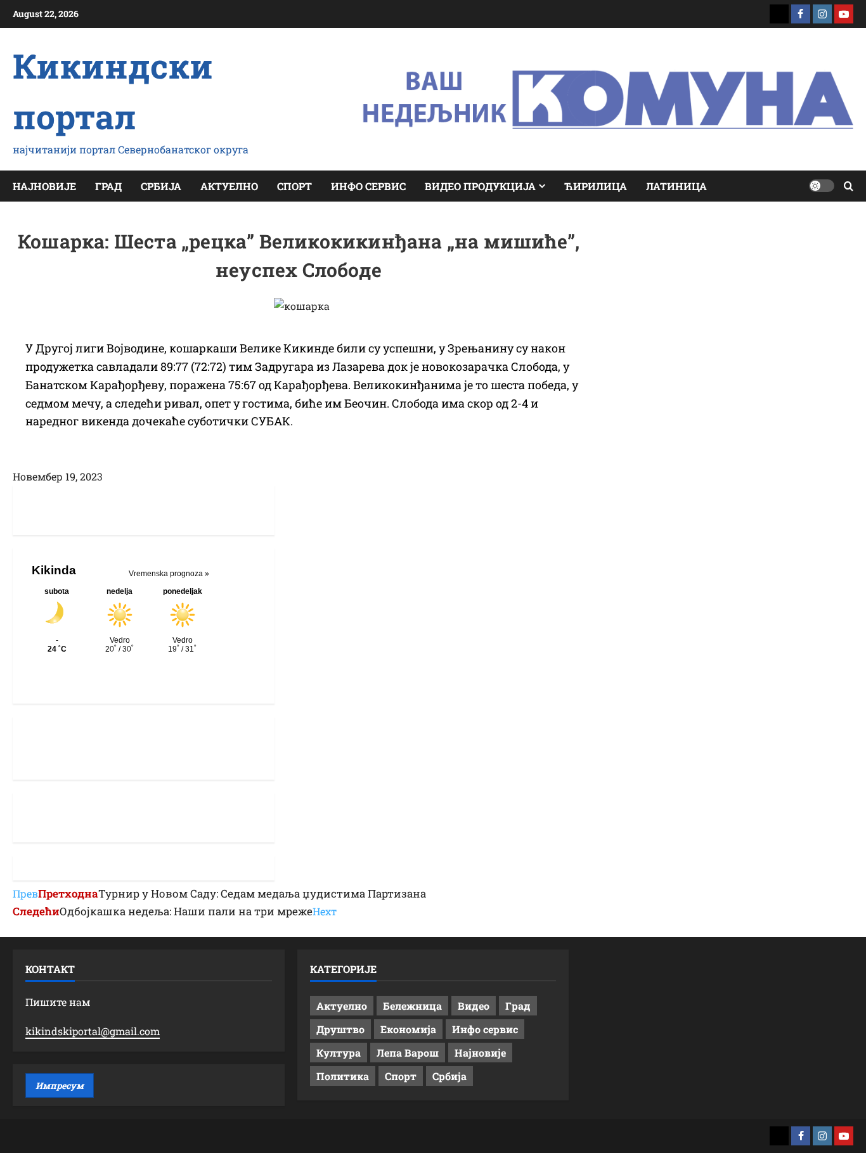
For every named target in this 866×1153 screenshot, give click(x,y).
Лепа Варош (408, 1052)
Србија (161, 186)
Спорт (294, 186)
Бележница (412, 1005)
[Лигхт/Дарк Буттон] (821, 185)
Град (108, 186)
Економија (408, 1029)
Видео (473, 1005)
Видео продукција (480, 186)
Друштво (340, 1029)
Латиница (676, 186)
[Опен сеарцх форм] (848, 186)
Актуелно (229, 186)
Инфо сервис (368, 186)
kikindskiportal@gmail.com (92, 1031)
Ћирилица (595, 186)
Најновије (44, 186)
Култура (338, 1052)
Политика (342, 1076)
